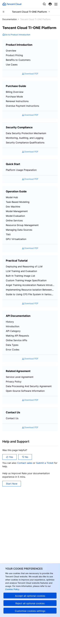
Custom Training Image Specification (26, 280)
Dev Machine (13, 206)
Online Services (14, 220)
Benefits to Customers (18, 59)
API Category (13, 331)
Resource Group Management (22, 225)
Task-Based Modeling (17, 201)
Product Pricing (14, 55)
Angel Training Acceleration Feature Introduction (30, 285)
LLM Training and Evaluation (21, 271)
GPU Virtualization (16, 239)
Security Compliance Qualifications (25, 142)
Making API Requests (17, 335)
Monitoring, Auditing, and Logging (24, 137)
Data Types (12, 344)
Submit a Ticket (45, 462)
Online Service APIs (16, 340)
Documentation (9, 19)
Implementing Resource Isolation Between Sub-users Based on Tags (30, 289)
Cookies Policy (12, 589)
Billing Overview (14, 91)
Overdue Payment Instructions (22, 105)
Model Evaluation (15, 215)
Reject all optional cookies (30, 603)
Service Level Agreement (19, 376)
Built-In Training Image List (20, 275)
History (10, 321)
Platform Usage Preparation (21, 169)
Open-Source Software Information (25, 390)
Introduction (12, 326)
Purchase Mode (14, 96)
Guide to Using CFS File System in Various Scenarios (30, 294)
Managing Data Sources (19, 229)
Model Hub (12, 197)
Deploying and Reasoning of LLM (24, 266)
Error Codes (12, 349)
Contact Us (12, 418)
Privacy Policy (13, 381)
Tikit (8, 234)
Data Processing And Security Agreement (29, 386)
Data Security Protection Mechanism (26, 133)
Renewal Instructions (17, 101)
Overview (11, 50)
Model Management (17, 211)
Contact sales (25, 462)
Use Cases (11, 64)
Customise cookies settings (30, 610)
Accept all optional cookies (30, 595)
